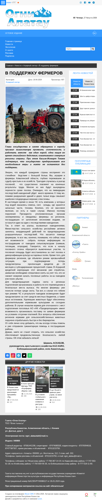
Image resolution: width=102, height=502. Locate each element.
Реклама (9, 53)
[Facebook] (85, 2)
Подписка (9, 56)
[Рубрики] (3, 2)
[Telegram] (94, 2)
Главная (9, 66)
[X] (24, 355)
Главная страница (13, 41)
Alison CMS (29, 494)
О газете (9, 50)
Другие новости (35, 362)
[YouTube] (89, 2)
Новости (9, 44)
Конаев (8, 2)
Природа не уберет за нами (90, 121)
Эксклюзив (10, 47)
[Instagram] (81, 2)
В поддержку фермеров (48, 66)
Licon (40, 499)
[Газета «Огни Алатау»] (28, 17)
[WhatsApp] (29, 355)
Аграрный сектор (30, 66)
